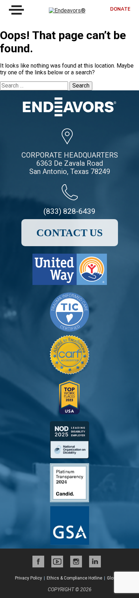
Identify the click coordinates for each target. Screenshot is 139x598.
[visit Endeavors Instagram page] (76, 561)
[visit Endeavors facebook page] (38, 561)
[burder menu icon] (16, 10)
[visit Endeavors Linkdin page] (95, 561)
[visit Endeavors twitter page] (57, 561)
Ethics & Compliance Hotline (74, 578)
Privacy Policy (28, 578)
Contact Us (69, 232)
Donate (120, 9)
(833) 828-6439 (69, 211)
